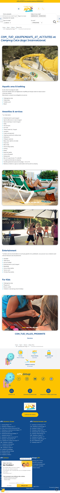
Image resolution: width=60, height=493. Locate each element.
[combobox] (10, 16)
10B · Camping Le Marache (6, 442)
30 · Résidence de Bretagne (6, 449)
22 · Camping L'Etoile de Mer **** (37, 433)
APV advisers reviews (35, 467)
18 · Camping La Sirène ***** (36, 428)
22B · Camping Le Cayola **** (36, 435)
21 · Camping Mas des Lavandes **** (38, 432)
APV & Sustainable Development (37, 464)
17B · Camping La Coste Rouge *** (38, 426)
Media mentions (29, 488)
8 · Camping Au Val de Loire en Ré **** (9, 437)
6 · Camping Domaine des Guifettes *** (9, 433)
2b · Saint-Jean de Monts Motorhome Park (10, 428)
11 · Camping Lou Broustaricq (7, 444)
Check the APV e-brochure (36, 462)
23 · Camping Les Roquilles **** (37, 437)
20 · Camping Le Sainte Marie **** (37, 430)
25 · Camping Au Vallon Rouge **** (38, 439)
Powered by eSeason (54, 487)
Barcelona (30, 338)
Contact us (11, 394)
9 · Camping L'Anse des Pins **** (7, 439)
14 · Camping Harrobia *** (6, 446)
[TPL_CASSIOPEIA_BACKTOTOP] (57, 490)
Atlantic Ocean (7, 421)
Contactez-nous (30, 414)
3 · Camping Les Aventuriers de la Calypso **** (11, 430)
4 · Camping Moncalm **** (6, 432)
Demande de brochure (30, 394)
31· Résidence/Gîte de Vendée (7, 451)
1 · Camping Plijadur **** (5, 424)
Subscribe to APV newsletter (36, 466)
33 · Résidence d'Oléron (5, 454)
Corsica (4, 458)
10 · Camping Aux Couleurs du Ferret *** (9, 440)
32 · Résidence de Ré (5, 453)
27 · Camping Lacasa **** (35, 442)
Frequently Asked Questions (48, 394)
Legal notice (36, 486)
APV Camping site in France (36, 460)
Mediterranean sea (38, 421)
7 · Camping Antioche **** (6, 435)
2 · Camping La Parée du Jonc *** (7, 426)
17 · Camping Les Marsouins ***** (37, 424)
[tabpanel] (30, 63)
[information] (43, 9)
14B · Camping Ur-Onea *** (6, 447)
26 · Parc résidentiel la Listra (36, 440)
